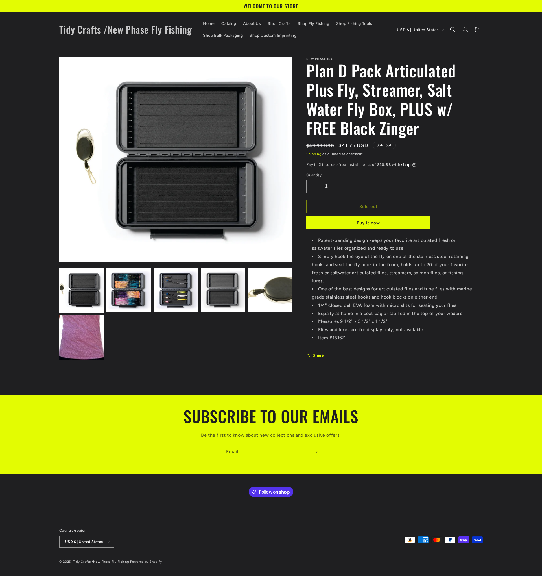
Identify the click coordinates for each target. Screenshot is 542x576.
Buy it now (368, 222)
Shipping (314, 154)
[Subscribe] (315, 451)
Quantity (314, 175)
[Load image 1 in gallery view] (81, 290)
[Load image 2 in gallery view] (128, 290)
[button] (453, 29)
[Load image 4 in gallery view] (223, 290)
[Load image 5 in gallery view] (270, 290)
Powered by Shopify (146, 562)
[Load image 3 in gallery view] (176, 290)
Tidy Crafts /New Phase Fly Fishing (101, 562)
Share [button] (318, 355)
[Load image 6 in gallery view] (81, 337)
